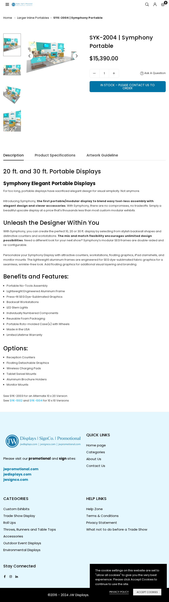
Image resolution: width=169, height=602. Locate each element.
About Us (93, 459)
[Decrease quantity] (94, 73)
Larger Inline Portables (33, 18)
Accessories (13, 536)
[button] (163, 4)
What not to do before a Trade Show (116, 529)
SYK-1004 (35, 400)
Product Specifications (55, 155)
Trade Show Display (19, 515)
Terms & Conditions (102, 515)
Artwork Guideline (102, 155)
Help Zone (94, 509)
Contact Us (95, 465)
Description (13, 155)
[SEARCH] (147, 4)
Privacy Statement (101, 522)
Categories (95, 452)
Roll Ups (9, 522)
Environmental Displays (21, 550)
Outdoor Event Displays (22, 543)
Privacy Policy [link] (119, 592)
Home (7, 18)
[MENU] (7, 4)
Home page (96, 445)
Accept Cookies (147, 592)
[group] (53, 55)
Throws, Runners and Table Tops (29, 529)
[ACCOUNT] (155, 4)
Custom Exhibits (16, 509)
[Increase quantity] (114, 73)
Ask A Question (155, 73)
